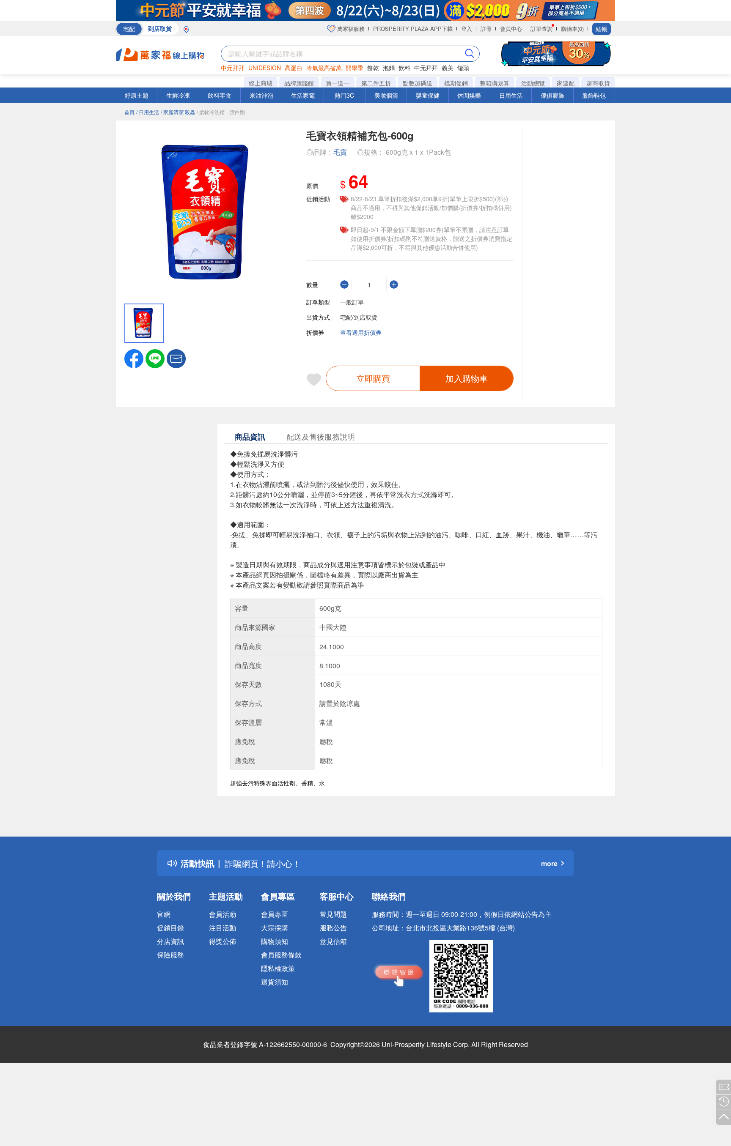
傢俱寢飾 (552, 95)
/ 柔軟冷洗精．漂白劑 (221, 111)
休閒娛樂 (469, 95)
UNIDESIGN (264, 67)
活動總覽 (533, 83)
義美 (447, 67)
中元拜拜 (233, 67)
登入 (466, 29)
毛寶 (340, 152)
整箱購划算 (494, 83)
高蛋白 (293, 67)
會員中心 (511, 29)
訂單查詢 (541, 29)
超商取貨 (598, 83)
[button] (176, 357)
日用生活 (511, 95)
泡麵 (389, 67)
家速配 (565, 83)
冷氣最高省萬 (324, 67)
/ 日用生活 (147, 111)
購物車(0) (572, 29)
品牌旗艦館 (299, 83)
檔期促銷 (456, 83)
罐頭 (463, 67)
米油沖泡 (261, 95)
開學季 (354, 67)
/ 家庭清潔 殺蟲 (178, 111)
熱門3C (344, 95)
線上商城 (260, 83)
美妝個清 (386, 95)
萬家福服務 (350, 29)
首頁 (129, 111)
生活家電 (303, 95)
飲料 (404, 67)
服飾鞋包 (594, 95)
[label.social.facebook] (133, 357)
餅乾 (373, 67)
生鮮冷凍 (178, 95)
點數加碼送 (417, 83)
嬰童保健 (428, 95)
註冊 (486, 29)
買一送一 (337, 83)
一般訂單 (352, 302)
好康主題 (136, 95)
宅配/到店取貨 (358, 317)
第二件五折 (376, 83)
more (549, 863)
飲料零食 (219, 95)
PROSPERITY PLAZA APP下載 (413, 29)
